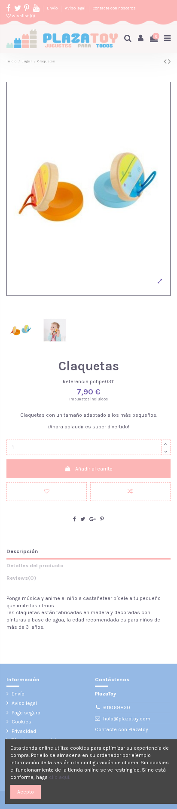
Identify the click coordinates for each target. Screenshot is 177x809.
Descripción (22, 551)
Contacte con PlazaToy (121, 729)
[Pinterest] (102, 519)
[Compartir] (74, 519)
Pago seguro (26, 713)
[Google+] (92, 519)
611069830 (116, 707)
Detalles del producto (35, 565)
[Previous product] (166, 61)
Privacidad (24, 731)
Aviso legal (75, 8)
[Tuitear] (82, 519)
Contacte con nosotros (114, 8)
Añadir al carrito (94, 469)
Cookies (21, 722)
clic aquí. (59, 777)
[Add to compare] (130, 491)
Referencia (75, 381)
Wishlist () (23, 15)
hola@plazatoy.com (126, 719)
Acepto (25, 792)
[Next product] (169, 61)
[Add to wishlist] (46, 491)
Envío (52, 8)
